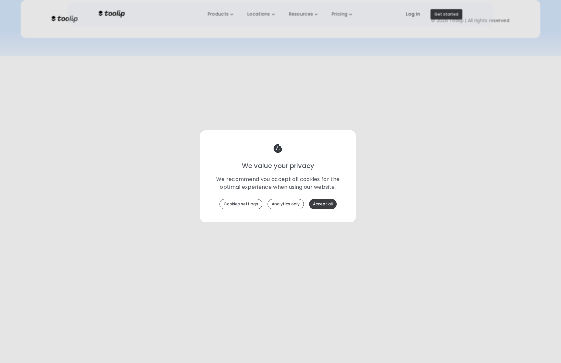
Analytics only (286, 204)
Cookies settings (241, 204)
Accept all (323, 204)
